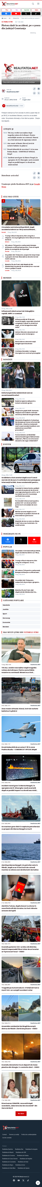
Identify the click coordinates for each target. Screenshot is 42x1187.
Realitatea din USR (21, 1152)
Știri (10, 18)
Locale (7, 261)
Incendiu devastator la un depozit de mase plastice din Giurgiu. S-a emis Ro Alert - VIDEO (20, 1066)
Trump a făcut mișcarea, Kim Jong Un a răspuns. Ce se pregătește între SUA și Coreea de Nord (22, 238)
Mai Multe (21, 1114)
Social (4, 232)
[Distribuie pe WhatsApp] (34, 93)
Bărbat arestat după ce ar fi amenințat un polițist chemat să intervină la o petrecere (27, 514)
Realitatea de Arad (23, 1162)
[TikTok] (36, 13)
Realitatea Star (19, 1149)
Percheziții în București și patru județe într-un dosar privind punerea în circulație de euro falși (27, 504)
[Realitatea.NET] (10, 4)
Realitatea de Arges (7, 1165)
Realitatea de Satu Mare (8, 1168)
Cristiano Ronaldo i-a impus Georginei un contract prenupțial (27, 352)
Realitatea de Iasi (20, 1165)
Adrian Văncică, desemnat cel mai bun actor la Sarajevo (26, 333)
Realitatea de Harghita (26, 1158)
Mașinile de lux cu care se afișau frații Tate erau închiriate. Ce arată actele (27, 523)
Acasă (5, 18)
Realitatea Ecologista (31, 1149)
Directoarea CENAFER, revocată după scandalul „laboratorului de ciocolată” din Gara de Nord (19, 1105)
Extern (7, 242)
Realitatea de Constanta (9, 1162)
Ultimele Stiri (16, 18)
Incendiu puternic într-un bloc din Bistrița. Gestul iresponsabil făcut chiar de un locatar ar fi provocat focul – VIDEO (20, 949)
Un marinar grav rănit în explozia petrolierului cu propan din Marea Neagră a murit (21, 827)
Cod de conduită (6, 1137)
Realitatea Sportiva (7, 1149)
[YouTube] (16, 13)
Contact (4, 1134)
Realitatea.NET (13, 92)
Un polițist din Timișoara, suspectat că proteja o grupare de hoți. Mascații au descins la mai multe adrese (22, 257)
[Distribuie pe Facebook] (38, 89)
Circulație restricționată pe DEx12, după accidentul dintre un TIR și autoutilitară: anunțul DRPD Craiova (18, 229)
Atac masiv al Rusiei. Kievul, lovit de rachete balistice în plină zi (20, 144)
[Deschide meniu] (38, 3)
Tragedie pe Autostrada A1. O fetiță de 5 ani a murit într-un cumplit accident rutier (20, 989)
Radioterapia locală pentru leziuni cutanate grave (25, 402)
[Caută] (33, 4)
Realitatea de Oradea (23, 1155)
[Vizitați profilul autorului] (3, 91)
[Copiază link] (34, 89)
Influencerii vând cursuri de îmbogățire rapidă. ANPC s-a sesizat (18, 312)
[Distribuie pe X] (38, 93)
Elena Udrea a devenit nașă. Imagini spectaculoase (25, 343)
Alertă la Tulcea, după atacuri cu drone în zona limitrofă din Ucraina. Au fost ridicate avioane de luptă (19, 908)
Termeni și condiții (14, 1134)
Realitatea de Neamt (7, 1152)
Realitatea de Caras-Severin (10, 1158)
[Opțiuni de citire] (38, 1183)
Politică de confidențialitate (28, 1134)
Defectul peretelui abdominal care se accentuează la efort (17, 394)
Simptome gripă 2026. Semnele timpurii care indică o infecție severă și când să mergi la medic (27, 413)
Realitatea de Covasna (8, 1155)
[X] (26, 13)
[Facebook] (6, 13)
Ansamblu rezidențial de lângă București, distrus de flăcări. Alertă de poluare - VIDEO (19, 1027)
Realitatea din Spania (23, 1168)
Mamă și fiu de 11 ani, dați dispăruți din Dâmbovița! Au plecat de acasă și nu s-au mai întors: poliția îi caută (22, 266)
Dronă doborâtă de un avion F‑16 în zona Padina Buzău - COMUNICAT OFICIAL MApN (22, 151)
